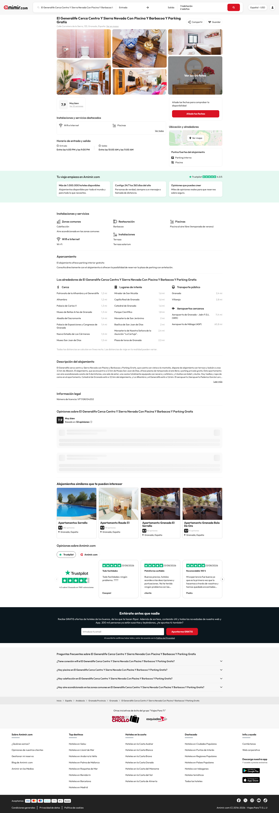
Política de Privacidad (165, 638)
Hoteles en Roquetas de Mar (83, 768)
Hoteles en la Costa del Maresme (142, 768)
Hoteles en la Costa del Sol (139, 774)
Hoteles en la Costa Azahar (139, 743)
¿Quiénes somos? (21, 743)
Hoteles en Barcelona (80, 781)
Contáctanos (249, 743)
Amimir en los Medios (23, 768)
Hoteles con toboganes (197, 768)
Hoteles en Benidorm (80, 774)
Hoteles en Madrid (78, 787)
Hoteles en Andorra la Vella (83, 756)
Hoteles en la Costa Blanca (139, 749)
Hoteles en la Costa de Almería (141, 781)
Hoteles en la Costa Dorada (139, 762)
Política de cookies (74, 807)
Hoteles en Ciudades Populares (201, 743)
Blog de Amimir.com (22, 762)
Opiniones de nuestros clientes (27, 749)
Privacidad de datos (50, 807)
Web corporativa (251, 749)
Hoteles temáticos (194, 774)
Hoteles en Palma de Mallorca (84, 762)
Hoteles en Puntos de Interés (199, 749)
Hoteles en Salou (77, 743)
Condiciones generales (23, 807)
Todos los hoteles (193, 781)
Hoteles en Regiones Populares (201, 756)
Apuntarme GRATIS (182, 631)
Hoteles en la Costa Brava (138, 756)
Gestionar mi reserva (23, 756)
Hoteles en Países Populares (199, 762)
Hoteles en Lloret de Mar (81, 749)
